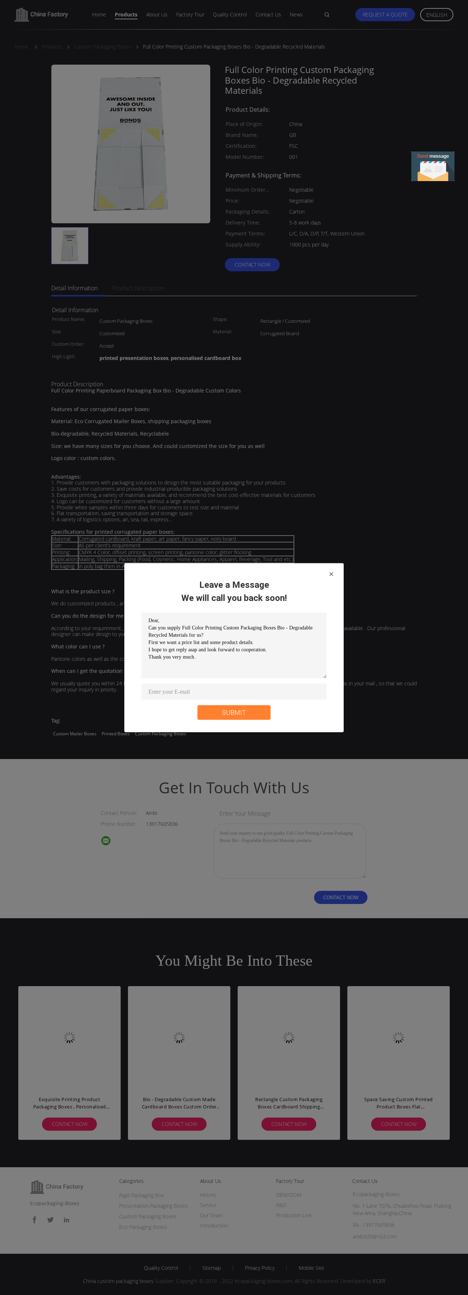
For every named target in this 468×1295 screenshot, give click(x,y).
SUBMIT (234, 712)
